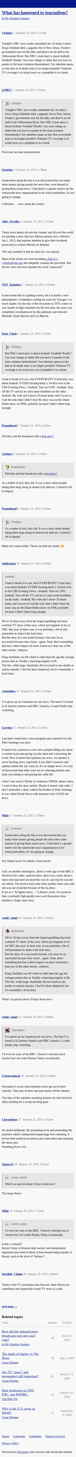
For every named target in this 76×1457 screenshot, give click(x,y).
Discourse (22, 1452)
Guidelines (35, 1436)
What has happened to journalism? (35, 12)
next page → (10, 1306)
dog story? (48, 436)
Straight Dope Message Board (19, 3)
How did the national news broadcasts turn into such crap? (20, 1335)
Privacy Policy (10, 1443)
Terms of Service (55, 1436)
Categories (19, 1436)
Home (5, 1436)
